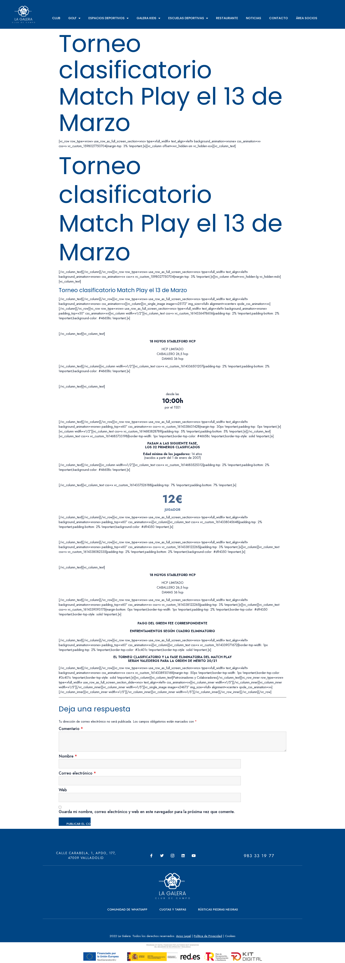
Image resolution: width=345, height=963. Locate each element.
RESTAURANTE (227, 18)
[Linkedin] (183, 855)
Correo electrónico (77, 773)
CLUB (56, 18)
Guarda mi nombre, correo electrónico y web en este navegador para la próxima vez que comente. (147, 812)
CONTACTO (278, 18)
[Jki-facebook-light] (151, 855)
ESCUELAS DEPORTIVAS (186, 18)
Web (63, 790)
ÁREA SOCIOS (306, 18)
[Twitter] (162, 855)
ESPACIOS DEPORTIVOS (106, 18)
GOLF (72, 18)
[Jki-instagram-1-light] (172, 855)
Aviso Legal (183, 936)
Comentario (71, 729)
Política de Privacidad (208, 936)
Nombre (68, 756)
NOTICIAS (253, 18)
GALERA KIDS (146, 18)
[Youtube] (193, 855)
